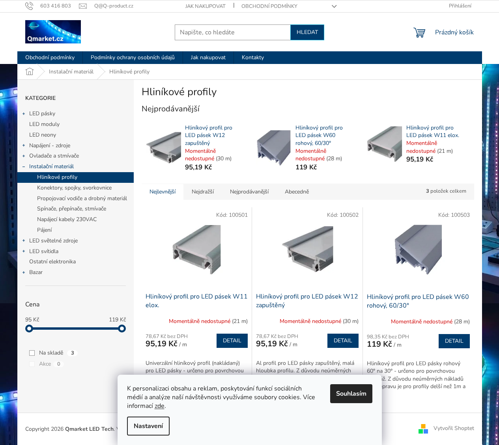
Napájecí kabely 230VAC (67, 219)
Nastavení (148, 426)
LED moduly (44, 124)
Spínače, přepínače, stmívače (71, 208)
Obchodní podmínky (269, 6)
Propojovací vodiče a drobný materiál (82, 198)
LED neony (42, 135)
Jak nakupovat (205, 6)
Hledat (307, 32)
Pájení (44, 230)
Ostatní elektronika (52, 261)
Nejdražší (203, 191)
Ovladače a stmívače (54, 156)
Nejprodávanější (249, 191)
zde (159, 406)
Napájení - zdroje (49, 145)
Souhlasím (351, 393)
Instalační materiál (51, 166)
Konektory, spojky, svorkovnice (74, 188)
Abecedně (297, 191)
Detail (232, 340)
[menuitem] (49, 57)
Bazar (36, 272)
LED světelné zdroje (53, 240)
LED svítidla (43, 251)
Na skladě (56, 353)
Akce (49, 364)
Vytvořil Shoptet (454, 428)
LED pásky (42, 113)
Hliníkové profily (57, 177)
